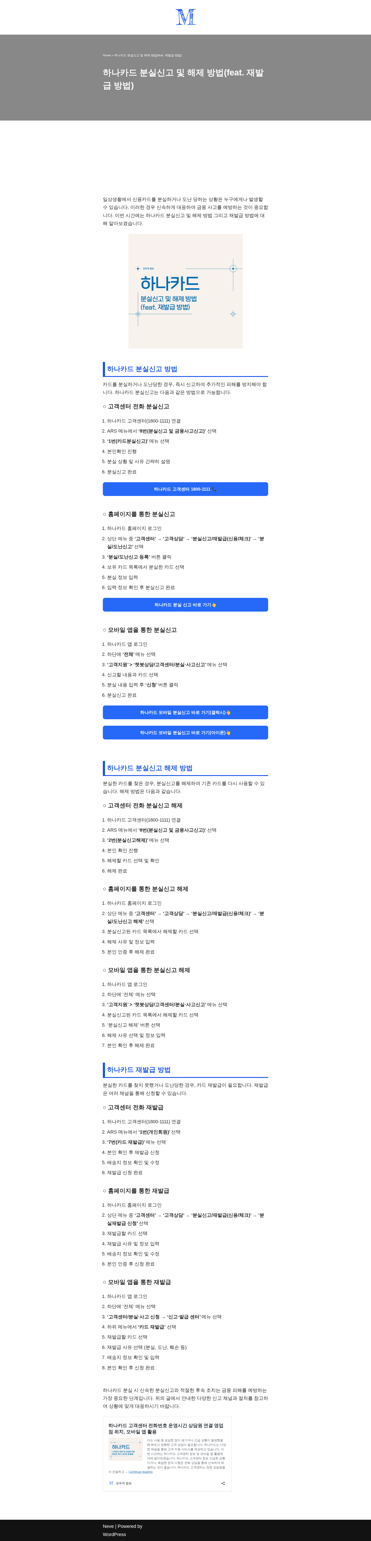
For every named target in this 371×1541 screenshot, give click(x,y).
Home (107, 55)
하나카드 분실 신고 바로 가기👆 (186, 604)
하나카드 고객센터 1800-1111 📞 (185, 489)
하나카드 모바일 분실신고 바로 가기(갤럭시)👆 (185, 712)
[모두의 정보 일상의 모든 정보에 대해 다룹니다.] (185, 17)
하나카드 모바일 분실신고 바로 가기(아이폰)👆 (185, 732)
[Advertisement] (185, 163)
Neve (108, 1526)
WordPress (114, 1534)
